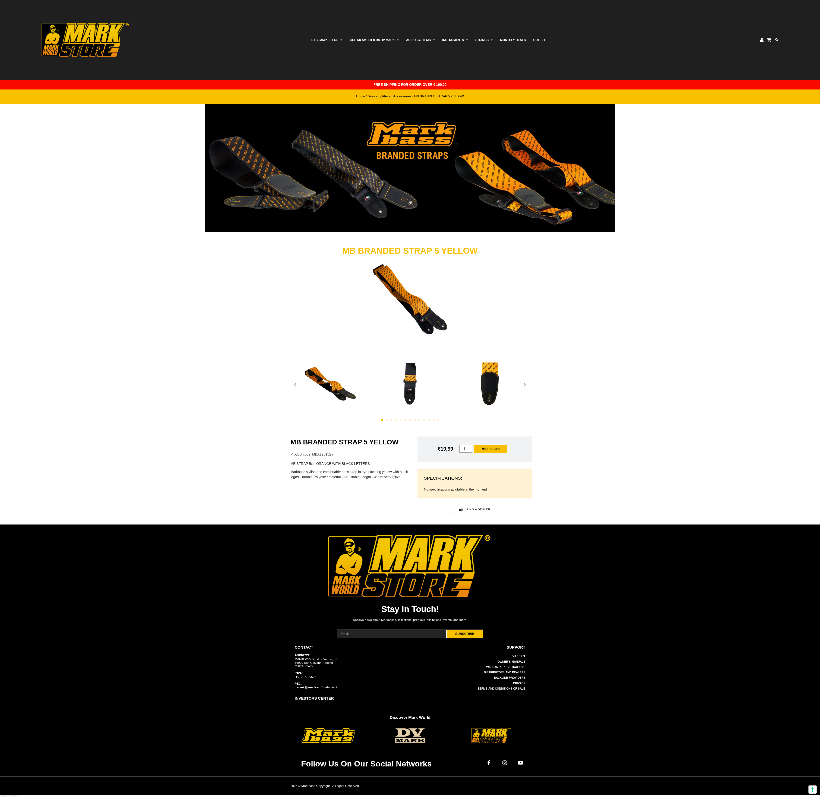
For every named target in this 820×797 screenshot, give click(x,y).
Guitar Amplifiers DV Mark (372, 40)
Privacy (519, 683)
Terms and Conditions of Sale (501, 688)
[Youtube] (520, 762)
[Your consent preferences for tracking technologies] (812, 789)
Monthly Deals (513, 40)
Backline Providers (509, 677)
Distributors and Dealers (504, 672)
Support (518, 656)
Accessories (402, 96)
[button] (776, 39)
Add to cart (491, 449)
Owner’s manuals (511, 661)
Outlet (539, 40)
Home (360, 96)
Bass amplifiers (324, 40)
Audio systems (418, 40)
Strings (482, 40)
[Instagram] (504, 762)
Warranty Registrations (505, 667)
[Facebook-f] (489, 762)
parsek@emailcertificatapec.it (316, 687)
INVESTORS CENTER (314, 698)
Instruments (453, 40)
